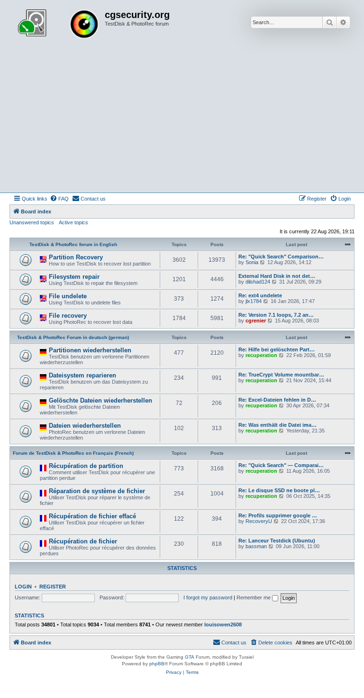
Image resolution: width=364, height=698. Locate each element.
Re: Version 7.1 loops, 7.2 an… (276, 315)
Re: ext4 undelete (260, 295)
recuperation (261, 355)
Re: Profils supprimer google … (277, 515)
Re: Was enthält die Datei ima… (277, 425)
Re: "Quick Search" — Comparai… (281, 465)
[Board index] (58, 25)
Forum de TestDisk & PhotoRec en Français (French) (73, 453)
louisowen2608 (223, 624)
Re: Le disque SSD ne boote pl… (279, 490)
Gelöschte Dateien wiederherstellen (100, 400)
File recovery (68, 315)
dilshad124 (258, 282)
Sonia (252, 262)
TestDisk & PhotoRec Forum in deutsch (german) (73, 337)
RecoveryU (259, 521)
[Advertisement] (182, 121)
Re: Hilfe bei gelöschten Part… (276, 349)
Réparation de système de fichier (97, 491)
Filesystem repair (74, 276)
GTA (189, 657)
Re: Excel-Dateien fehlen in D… (277, 400)
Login (23, 586)
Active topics (73, 222)
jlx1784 (254, 301)
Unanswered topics (31, 222)
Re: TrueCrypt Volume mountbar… (281, 374)
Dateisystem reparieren (82, 375)
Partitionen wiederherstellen (90, 350)
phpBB (156, 663)
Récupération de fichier (83, 541)
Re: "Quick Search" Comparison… (281, 256)
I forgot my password (207, 597)
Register (52, 586)
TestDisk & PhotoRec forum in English (73, 244)
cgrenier (256, 320)
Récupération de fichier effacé (92, 516)
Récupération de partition (86, 465)
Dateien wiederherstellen (85, 425)
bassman (256, 546)
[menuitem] (59, 198)
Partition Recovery (76, 257)
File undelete (68, 296)
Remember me (254, 597)
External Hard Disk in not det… (276, 276)
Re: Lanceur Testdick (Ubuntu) (276, 540)
